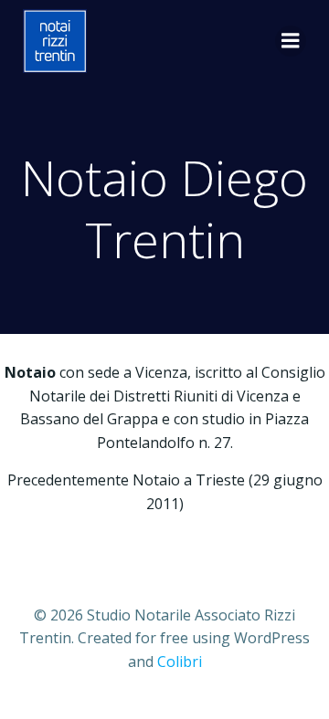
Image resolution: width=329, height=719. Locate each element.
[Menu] (290, 41)
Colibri (179, 661)
